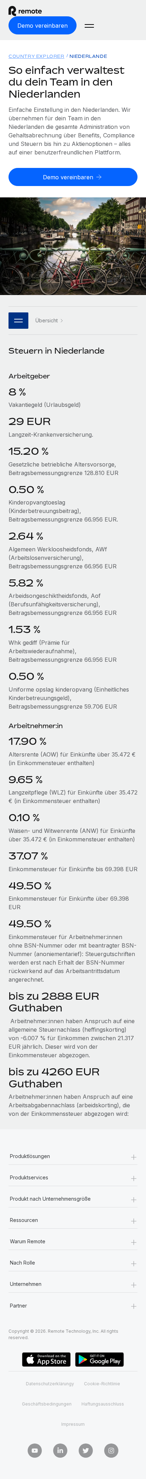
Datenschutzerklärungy (50, 1383)
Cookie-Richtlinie (102, 1383)
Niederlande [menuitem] (88, 56)
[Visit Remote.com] (32, 11)
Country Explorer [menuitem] (36, 56)
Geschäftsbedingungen (47, 1404)
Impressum (73, 1424)
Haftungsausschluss (103, 1404)
